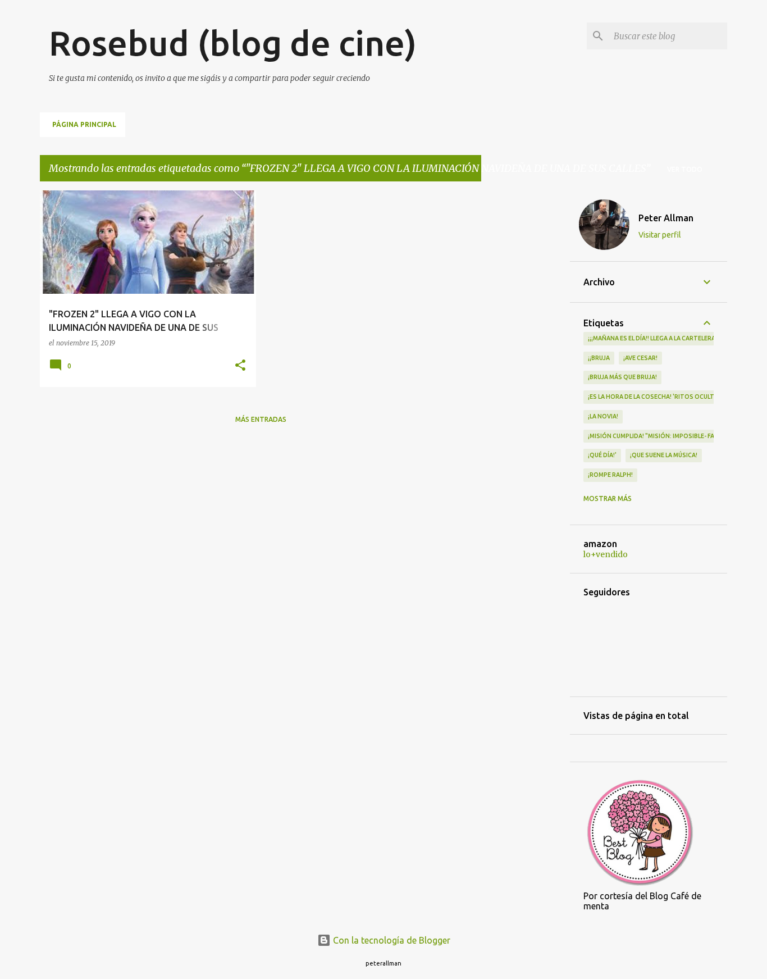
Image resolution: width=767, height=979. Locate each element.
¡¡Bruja (599, 357)
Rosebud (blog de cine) (233, 42)
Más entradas (260, 419)
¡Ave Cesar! (640, 357)
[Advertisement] (525, 358)
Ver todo (684, 169)
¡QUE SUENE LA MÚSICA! (663, 455)
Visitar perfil (659, 234)
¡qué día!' (602, 455)
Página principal (84, 124)
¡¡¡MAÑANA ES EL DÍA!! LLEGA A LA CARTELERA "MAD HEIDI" (670, 338)
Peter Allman (665, 218)
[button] (240, 366)
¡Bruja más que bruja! (622, 377)
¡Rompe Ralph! (610, 474)
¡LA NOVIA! (603, 416)
